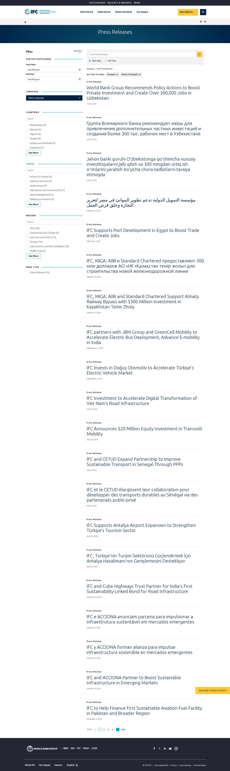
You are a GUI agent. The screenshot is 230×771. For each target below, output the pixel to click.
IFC (79, 748)
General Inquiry (200, 765)
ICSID (94, 748)
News (137, 3)
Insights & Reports (119, 3)
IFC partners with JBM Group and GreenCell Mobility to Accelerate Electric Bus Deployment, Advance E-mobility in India (143, 337)
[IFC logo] (40, 12)
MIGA (86, 748)
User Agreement (161, 765)
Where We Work (123, 12)
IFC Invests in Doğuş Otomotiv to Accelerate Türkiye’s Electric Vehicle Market (140, 370)
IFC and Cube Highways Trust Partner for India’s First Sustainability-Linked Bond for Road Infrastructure (139, 589)
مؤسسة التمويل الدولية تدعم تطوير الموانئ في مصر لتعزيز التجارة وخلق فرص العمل (141, 202)
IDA (73, 748)
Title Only (96, 61)
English (70, 765)
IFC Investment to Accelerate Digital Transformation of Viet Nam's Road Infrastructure (142, 401)
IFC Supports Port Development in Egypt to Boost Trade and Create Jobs (143, 233)
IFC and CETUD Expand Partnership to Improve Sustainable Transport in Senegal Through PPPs (135, 461)
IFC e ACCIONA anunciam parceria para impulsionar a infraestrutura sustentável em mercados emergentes (140, 619)
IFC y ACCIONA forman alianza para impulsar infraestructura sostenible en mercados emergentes (139, 649)
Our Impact (142, 12)
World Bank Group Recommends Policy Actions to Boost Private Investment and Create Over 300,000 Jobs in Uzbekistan (143, 92)
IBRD (65, 748)
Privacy (174, 765)
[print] (200, 22)
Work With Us (186, 12)
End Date (30, 74)
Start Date (31, 64)
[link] (33, 152)
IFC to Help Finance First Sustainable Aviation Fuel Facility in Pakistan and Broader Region (144, 710)
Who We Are (86, 12)
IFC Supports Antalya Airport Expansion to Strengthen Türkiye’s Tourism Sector (141, 528)
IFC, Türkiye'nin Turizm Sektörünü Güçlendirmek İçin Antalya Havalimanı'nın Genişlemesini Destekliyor (139, 558)
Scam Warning (185, 765)
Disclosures (97, 3)
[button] (203, 12)
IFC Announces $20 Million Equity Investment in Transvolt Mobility (144, 431)
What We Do (104, 12)
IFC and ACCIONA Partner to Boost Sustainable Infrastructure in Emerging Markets (134, 680)
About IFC (30, 765)
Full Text (112, 61)
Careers (58, 765)
